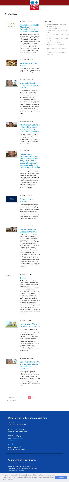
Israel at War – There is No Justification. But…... (57, 48)
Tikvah (23, 278)
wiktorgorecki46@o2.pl (18, 438)
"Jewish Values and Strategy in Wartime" (57, 44)
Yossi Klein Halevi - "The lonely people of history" (29, 85)
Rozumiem (61, 477)
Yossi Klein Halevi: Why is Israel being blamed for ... (56, 52)
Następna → (13, 400)
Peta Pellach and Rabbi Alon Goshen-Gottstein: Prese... (56, 24)
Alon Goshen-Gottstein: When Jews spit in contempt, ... (57, 38)
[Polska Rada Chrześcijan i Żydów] (34, 6)
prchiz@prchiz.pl (12, 440)
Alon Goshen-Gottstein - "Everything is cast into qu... (58, 34)
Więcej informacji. (8, 479)
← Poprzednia (11, 397)
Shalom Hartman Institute (53, 42)
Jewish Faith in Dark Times (53, 28)
